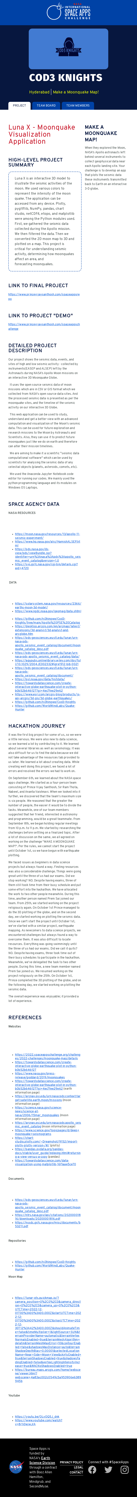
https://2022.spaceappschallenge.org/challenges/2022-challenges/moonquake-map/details (47, 1057)
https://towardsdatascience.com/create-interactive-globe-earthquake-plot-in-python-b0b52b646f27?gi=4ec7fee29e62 (46, 687)
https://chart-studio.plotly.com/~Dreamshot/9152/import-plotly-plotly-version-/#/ (46, 1142)
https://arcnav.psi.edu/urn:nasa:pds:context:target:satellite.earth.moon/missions (48, 1098)
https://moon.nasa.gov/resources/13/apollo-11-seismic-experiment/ (47, 536)
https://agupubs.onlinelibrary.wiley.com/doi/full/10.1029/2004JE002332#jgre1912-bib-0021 (48, 662)
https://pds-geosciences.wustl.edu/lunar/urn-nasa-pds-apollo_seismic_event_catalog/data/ (47, 655)
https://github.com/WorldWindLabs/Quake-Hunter (45, 708)
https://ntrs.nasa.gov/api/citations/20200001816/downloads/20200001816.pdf (48, 1217)
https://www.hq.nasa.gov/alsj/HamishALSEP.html (47, 544)
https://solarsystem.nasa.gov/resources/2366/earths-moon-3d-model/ (48, 606)
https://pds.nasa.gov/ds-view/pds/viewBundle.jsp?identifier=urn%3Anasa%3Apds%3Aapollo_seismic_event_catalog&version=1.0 (48, 555)
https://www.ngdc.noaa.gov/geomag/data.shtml (48, 611)
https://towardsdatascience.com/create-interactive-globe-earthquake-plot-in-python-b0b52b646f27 (46, 1066)
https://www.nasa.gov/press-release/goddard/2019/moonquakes (40, 1076)
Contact (76, 1473)
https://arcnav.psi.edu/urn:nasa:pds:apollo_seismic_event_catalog (48, 1125)
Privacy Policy (71, 1463)
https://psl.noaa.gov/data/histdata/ (40, 679)
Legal (78, 1468)
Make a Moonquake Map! (76, 92)
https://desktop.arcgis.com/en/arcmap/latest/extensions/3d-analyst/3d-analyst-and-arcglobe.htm (47, 630)
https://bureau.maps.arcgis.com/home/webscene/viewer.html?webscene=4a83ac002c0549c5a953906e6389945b (48, 1375)
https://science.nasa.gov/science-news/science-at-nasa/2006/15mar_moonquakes (38, 1111)
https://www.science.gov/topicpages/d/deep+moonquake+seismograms (47, 1132)
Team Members (78, 106)
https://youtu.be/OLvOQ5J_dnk (37, 1417)
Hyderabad (39, 92)
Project (19, 106)
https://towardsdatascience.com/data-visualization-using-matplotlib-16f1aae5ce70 (45, 1163)
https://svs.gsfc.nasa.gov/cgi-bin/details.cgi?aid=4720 (46, 566)
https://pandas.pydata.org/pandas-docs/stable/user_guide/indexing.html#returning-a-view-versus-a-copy (48, 1153)
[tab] (19, 106)
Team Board (46, 106)
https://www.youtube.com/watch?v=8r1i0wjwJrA (38, 1422)
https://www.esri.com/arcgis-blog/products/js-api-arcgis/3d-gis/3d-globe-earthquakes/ (47, 696)
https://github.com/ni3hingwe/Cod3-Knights (45, 702)
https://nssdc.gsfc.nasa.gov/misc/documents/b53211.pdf (48, 1225)
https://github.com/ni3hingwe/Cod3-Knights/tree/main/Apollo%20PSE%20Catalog (47, 621)
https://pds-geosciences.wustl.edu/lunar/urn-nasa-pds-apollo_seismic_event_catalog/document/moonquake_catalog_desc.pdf (48, 643)
